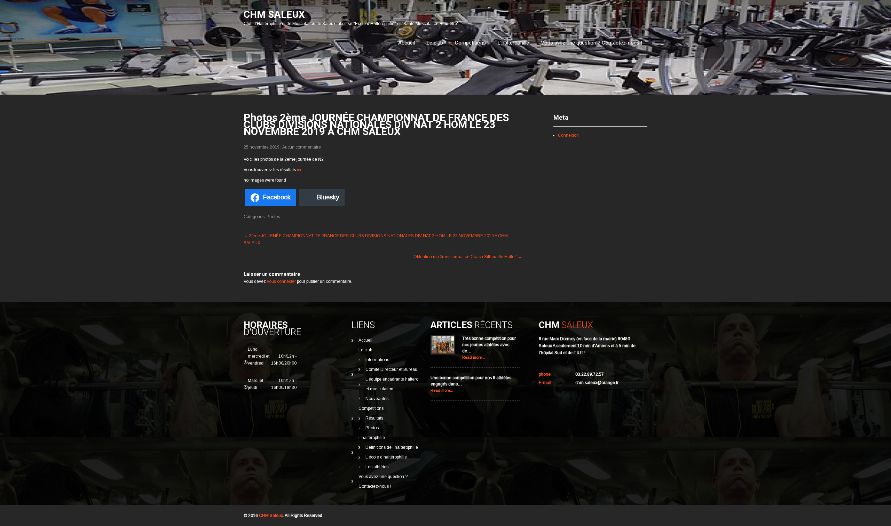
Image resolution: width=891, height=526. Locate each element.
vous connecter (281, 281)
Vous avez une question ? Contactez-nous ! (591, 43)
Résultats (374, 418)
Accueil (406, 43)
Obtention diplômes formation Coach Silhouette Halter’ (467, 256)
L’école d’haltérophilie (386, 457)
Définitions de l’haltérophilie (391, 447)
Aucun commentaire (301, 147)
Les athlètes (376, 466)
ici (299, 169)
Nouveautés (376, 398)
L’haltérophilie (513, 43)
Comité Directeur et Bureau (391, 369)
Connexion (568, 135)
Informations (377, 359)
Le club (435, 43)
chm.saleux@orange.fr (596, 382)
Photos (273, 216)
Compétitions (470, 43)
